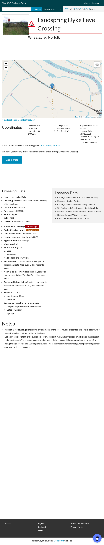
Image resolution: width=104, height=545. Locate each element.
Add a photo (12, 159)
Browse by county (51, 9)
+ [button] (6, 63)
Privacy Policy (77, 527)
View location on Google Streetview (18, 119)
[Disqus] (52, 407)
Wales (40, 530)
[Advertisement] (52, 50)
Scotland (42, 527)
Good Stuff (59, 540)
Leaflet (77, 117)
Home (67, 8)
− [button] (6, 67)
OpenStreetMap (87, 117)
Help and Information (91, 3)
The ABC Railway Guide (14, 3)
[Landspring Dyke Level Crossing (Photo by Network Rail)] (15, 24)
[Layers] (97, 64)
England (77, 8)
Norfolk (87, 8)
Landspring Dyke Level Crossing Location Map (51, 89)
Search (8, 523)
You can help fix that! (50, 145)
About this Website (79, 523)
